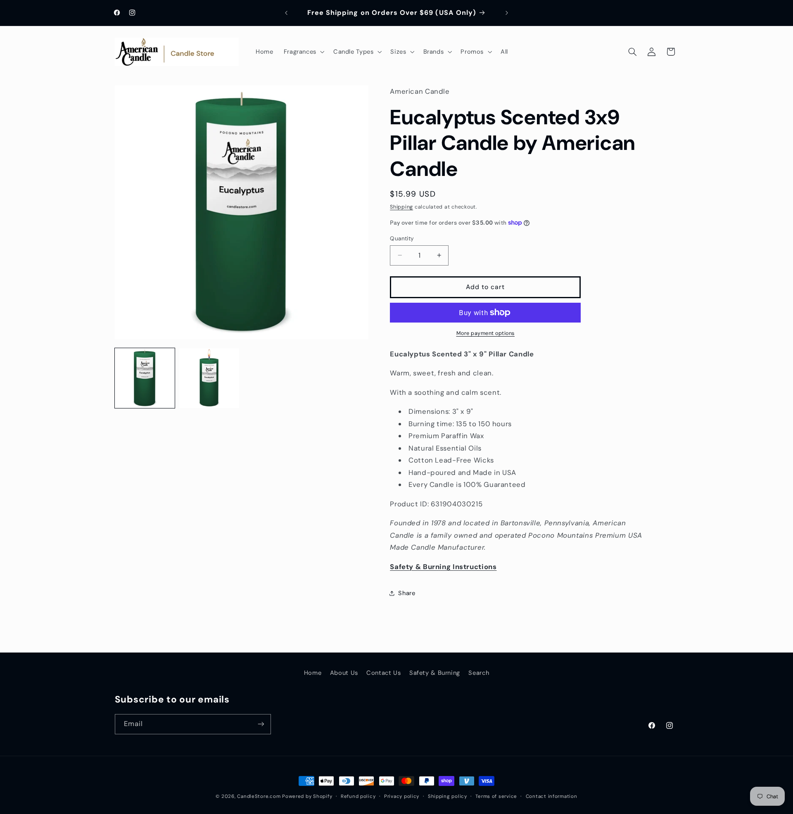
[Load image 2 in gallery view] (209, 378)
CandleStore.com (258, 796)
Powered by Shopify (307, 796)
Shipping (401, 207)
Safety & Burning (434, 673)
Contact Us (383, 673)
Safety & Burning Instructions (443, 566)
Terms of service (496, 796)
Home (313, 673)
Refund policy (358, 796)
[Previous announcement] (286, 13)
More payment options (485, 333)
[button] (303, 52)
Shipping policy (447, 796)
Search (478, 673)
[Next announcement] (507, 13)
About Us (344, 673)
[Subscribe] (260, 724)
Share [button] (406, 593)
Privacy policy (401, 796)
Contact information (551, 796)
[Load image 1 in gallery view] (145, 378)
